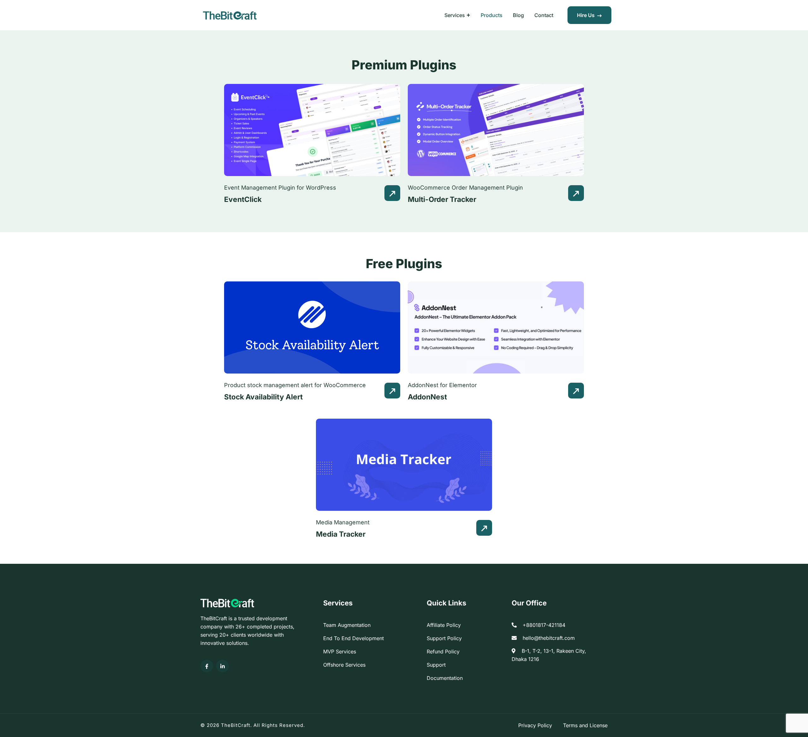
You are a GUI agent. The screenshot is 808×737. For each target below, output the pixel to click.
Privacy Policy (535, 725)
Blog (518, 15)
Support (436, 665)
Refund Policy (443, 651)
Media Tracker (340, 534)
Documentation (445, 678)
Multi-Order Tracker (442, 199)
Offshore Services (344, 665)
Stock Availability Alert (263, 396)
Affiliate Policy (444, 625)
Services (454, 15)
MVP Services (339, 651)
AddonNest (427, 396)
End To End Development (353, 638)
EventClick (243, 199)
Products (491, 15)
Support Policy (444, 638)
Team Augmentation (347, 625)
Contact (543, 15)
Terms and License (585, 725)
